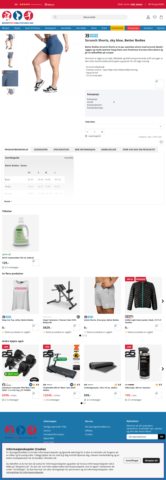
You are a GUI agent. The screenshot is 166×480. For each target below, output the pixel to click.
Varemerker (117, 28)
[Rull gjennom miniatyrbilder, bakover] (10, 36)
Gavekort (148, 28)
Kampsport (50, 28)
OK (161, 436)
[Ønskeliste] (154, 17)
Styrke (17, 28)
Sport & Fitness (32, 28)
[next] (163, 301)
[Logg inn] (148, 17)
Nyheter (161, 28)
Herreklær (81, 28)
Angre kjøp (49, 442)
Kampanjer (133, 28)
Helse (94, 28)
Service (47, 430)
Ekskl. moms (124, 4)
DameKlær (66, 28)
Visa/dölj (68, 157)
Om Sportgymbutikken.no (97, 426)
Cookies (89, 434)
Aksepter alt (151, 460)
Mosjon (5, 28)
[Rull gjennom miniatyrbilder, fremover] (10, 92)
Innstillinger (132, 460)
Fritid (104, 28)
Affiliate (88, 430)
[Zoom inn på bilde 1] (50, 64)
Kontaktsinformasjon (54, 434)
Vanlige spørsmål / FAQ (55, 426)
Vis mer (7, 201)
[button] (34, 4)
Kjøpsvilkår (49, 438)
